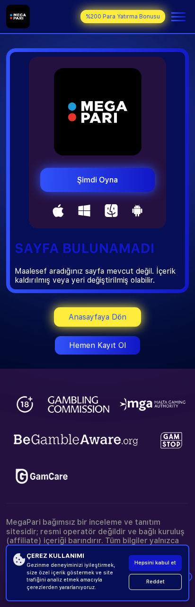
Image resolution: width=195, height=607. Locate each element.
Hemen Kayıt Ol (97, 345)
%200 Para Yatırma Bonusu (123, 16)
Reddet (155, 582)
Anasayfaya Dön (97, 316)
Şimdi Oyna (97, 179)
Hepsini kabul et (155, 563)
